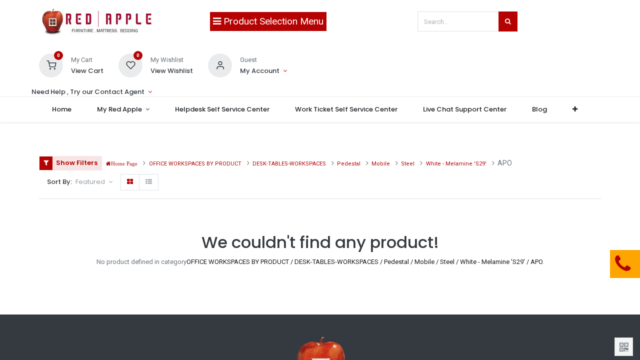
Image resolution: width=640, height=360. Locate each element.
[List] (148, 182)
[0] (51, 64)
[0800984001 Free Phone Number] (572, 264)
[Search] (508, 22)
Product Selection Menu (272, 21)
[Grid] (130, 182)
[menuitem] (61, 109)
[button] (575, 109)
